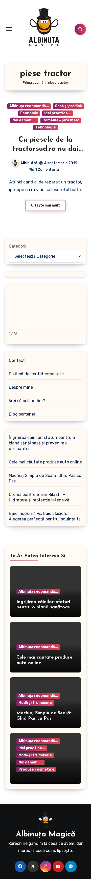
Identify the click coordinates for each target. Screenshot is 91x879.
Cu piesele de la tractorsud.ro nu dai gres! (45, 149)
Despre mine (21, 387)
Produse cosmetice (36, 769)
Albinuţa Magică (45, 834)
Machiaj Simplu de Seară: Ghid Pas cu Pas (45, 478)
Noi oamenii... (24, 120)
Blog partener (22, 414)
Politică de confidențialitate (36, 373)
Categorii (17, 246)
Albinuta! (28, 163)
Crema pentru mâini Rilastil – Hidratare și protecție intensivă (39, 497)
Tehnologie (45, 127)
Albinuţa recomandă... (29, 106)
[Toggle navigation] (9, 29)
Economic (29, 113)
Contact (17, 360)
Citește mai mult (45, 205)
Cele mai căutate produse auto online (45, 462)
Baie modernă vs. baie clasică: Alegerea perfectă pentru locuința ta (45, 516)
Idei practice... (57, 113)
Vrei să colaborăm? (27, 400)
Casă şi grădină (68, 106)
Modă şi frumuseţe (35, 703)
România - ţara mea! (60, 120)
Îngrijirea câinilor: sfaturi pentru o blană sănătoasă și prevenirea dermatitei (42, 443)
